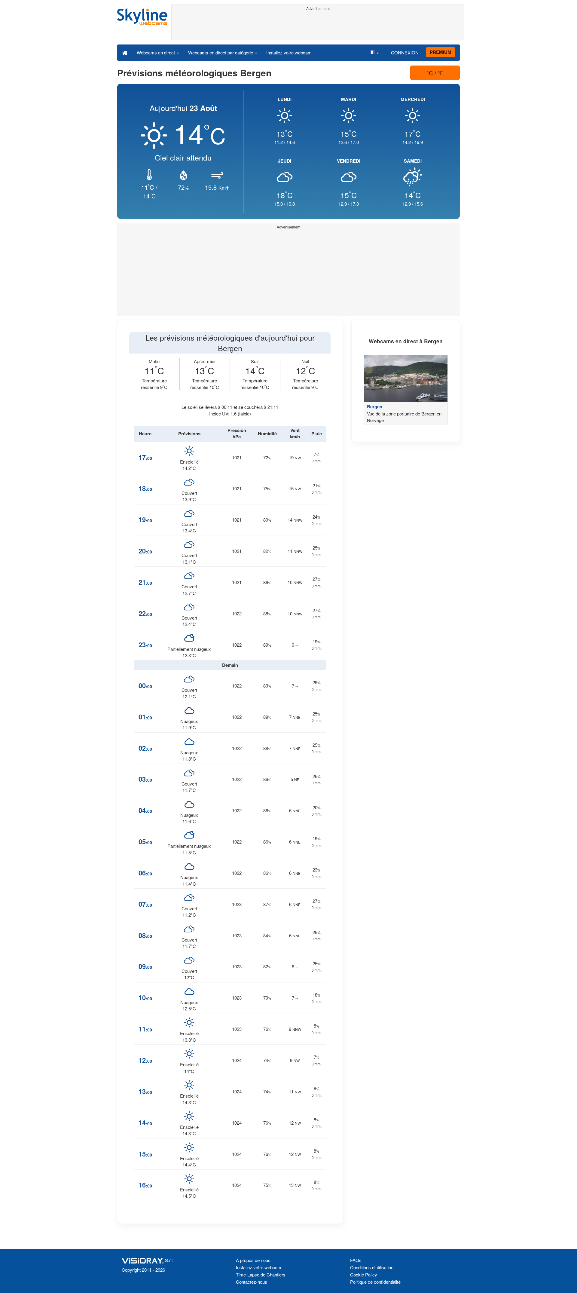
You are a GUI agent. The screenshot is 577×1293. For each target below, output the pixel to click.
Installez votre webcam (289, 52)
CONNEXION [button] (405, 52)
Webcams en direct (156, 52)
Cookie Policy (363, 1274)
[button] (373, 52)
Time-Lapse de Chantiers (260, 1274)
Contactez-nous (251, 1282)
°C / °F (435, 73)
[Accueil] (125, 52)
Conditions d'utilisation (371, 1267)
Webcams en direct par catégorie (221, 52)
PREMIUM (440, 52)
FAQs (356, 1260)
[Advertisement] (318, 26)
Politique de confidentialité (375, 1282)
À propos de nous (253, 1260)
